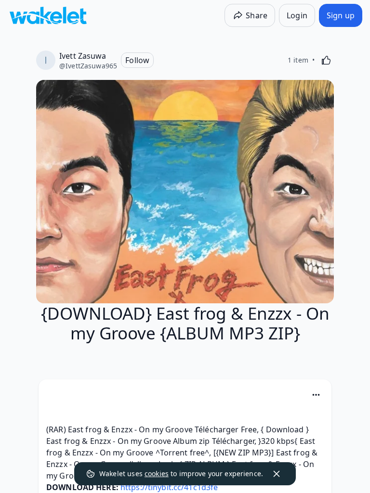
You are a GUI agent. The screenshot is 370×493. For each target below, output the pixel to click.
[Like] (326, 60)
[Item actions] (316, 394)
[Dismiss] (276, 473)
